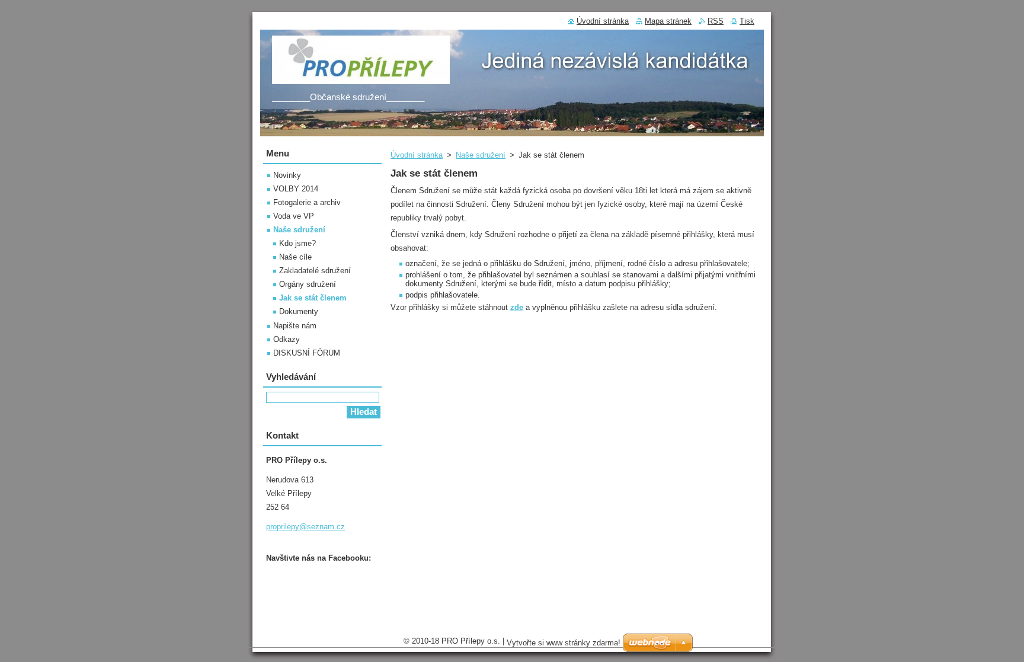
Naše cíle (295, 256)
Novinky (287, 175)
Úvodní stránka (417, 155)
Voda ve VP (293, 216)
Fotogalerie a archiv (307, 202)
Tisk (747, 21)
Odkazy (286, 339)
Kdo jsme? (297, 243)
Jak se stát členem (313, 297)
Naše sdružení (480, 155)
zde (516, 307)
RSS (716, 21)
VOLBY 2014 (295, 188)
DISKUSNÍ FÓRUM (306, 352)
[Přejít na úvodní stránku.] (361, 77)
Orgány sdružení (307, 284)
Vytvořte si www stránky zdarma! (563, 642)
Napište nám (294, 325)
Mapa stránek (668, 21)
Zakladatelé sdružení (315, 270)
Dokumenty (298, 311)
